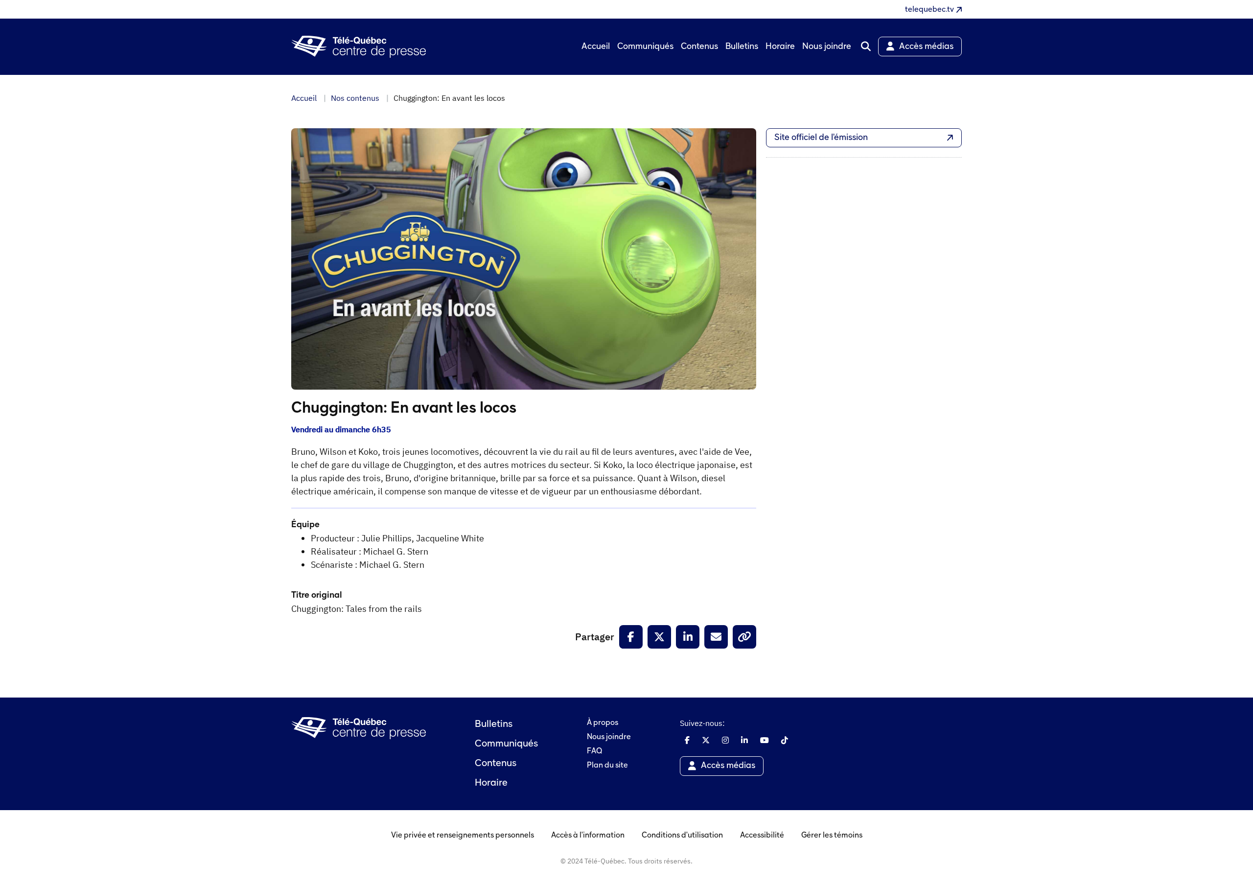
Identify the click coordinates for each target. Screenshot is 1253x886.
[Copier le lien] (744, 637)
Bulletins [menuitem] (741, 47)
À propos (602, 723)
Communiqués (506, 744)
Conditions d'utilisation (682, 835)
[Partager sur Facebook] (631, 637)
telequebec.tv (929, 9)
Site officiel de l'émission (821, 138)
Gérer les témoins (831, 835)
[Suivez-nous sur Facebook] (687, 740)
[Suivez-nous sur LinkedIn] (744, 740)
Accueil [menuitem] (595, 47)
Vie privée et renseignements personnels (462, 835)
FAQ (594, 751)
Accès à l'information (588, 835)
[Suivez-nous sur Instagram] (725, 740)
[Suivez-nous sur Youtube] (764, 740)
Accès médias (728, 766)
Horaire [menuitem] (780, 47)
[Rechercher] (866, 46)
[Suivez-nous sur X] (706, 740)
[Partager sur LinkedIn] (687, 637)
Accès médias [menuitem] (926, 47)
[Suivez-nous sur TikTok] (784, 740)
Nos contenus (355, 98)
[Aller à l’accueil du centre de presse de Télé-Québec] (358, 47)
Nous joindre (609, 737)
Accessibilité (762, 835)
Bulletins (493, 724)
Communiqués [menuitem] (645, 47)
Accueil (304, 98)
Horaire (491, 783)
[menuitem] (866, 46)
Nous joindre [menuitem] (826, 47)
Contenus (495, 763)
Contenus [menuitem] (699, 47)
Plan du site (607, 765)
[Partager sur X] (659, 637)
